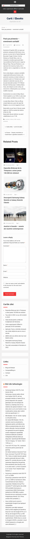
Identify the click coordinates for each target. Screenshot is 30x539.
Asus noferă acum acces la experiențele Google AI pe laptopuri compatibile (15, 503)
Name (5, 265)
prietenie (5, 121)
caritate (7, 119)
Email (5, 271)
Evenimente (6, 47)
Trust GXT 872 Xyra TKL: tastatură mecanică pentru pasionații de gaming (15, 448)
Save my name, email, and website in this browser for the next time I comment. (14, 285)
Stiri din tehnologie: (13, 384)
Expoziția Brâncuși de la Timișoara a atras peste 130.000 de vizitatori (12, 170)
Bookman (17, 45)
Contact (7, 373)
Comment (6, 246)
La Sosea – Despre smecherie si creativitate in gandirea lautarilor (14, 133)
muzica (18, 119)
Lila (6, 375)
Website (5, 277)
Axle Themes (20, 537)
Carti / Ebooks (15, 18)
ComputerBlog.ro (10, 370)
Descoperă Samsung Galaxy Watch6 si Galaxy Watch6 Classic (14, 200)
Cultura (12, 119)
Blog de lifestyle (10, 367)
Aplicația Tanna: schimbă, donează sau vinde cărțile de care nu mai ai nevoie (15, 331)
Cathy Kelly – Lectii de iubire (14, 127)
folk (15, 119)
